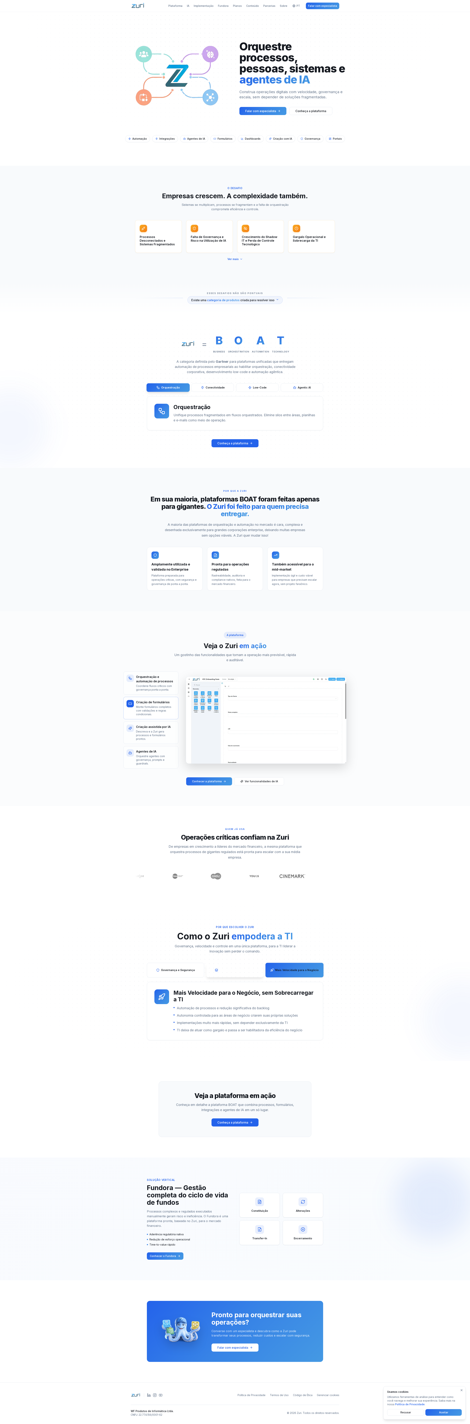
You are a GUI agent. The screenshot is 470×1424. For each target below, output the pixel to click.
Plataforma (175, 5)
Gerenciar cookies (328, 1395)
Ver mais (233, 259)
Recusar (405, 1412)
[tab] (168, 387)
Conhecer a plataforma (207, 781)
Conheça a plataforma (310, 111)
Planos (237, 5)
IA (188, 5)
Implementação (204, 5)
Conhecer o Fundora (163, 1256)
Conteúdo (252, 5)
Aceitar (443, 1412)
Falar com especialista (322, 5)
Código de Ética (302, 1395)
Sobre (283, 5)
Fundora (223, 5)
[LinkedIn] (149, 1395)
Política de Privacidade (251, 1395)
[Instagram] (155, 1395)
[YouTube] (160, 1395)
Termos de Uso (279, 1395)
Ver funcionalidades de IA (261, 781)
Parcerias (269, 5)
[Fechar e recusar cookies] (461, 1390)
